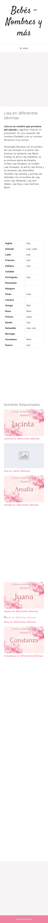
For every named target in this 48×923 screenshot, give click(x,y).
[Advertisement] (24, 76)
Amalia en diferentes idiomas (21, 504)
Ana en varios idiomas (17, 470)
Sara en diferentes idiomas (20, 621)
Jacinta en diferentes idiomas (21, 438)
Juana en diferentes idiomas (21, 611)
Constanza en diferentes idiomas (23, 655)
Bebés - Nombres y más (24, 22)
